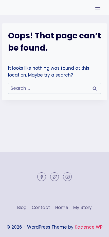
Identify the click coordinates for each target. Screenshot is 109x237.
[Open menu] (98, 7)
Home (61, 207)
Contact (41, 207)
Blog (22, 207)
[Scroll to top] (96, 229)
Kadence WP (89, 227)
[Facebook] (41, 176)
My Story (82, 207)
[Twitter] (54, 176)
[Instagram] (67, 176)
